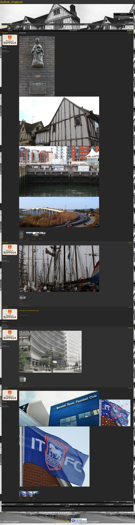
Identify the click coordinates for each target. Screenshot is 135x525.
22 (110, 501)
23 (111, 501)
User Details (67, 24)
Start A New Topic (126, 28)
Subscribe (131, 512)
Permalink (130, 32)
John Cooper (5, 32)
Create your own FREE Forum (63, 520)
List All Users (30, 24)
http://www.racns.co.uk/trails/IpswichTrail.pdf (29, 310)
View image (20, 303)
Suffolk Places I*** (14, 26)
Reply (132, 28)
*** (131, 503)
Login (131, 17)
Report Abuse (67, 521)
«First (105, 501)
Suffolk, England (5, 26)
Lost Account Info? (129, 21)
